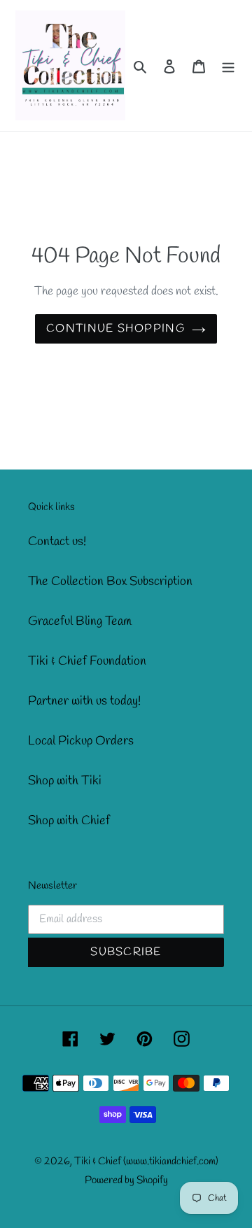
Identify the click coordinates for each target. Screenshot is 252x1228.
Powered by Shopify (126, 1180)
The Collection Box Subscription (110, 581)
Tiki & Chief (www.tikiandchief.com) (146, 1162)
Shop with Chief (69, 820)
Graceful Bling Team (80, 621)
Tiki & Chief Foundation (87, 661)
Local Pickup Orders (81, 741)
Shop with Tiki (65, 780)
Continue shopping (115, 328)
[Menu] (228, 65)
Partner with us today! (84, 701)
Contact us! (57, 541)
